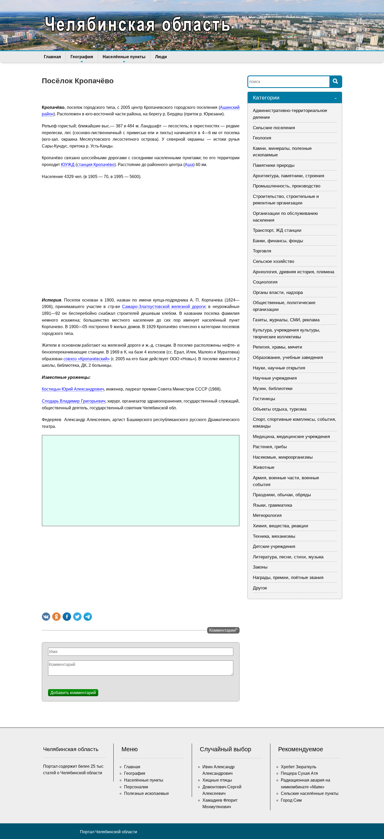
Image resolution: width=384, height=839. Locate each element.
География (82, 57)
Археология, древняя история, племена (293, 271)
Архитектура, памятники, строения (288, 175)
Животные (263, 467)
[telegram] (88, 616)
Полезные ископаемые (146, 793)
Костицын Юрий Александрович (73, 389)
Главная (52, 57)
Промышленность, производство (286, 186)
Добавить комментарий (73, 692)
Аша (189, 164)
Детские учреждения (274, 546)
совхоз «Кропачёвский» (86, 359)
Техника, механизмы (274, 536)
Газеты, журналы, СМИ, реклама (286, 319)
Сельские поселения (274, 127)
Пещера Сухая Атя (299, 773)
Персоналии (136, 787)
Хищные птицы (217, 780)
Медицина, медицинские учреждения (291, 436)
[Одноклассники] (56, 616)
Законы (260, 567)
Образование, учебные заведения (288, 357)
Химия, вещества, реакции (280, 525)
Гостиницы (264, 398)
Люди (161, 57)
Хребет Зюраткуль (298, 767)
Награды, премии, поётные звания (288, 577)
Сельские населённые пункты (310, 793)
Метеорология (267, 515)
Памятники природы (273, 165)
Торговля (262, 251)
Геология (262, 137)
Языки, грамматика (272, 505)
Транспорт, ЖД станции (277, 230)
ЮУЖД (67, 164)
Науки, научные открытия (279, 367)
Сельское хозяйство (273, 261)
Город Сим (291, 800)
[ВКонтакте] (46, 616)
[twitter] (77, 616)
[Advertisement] (141, 568)
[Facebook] (67, 616)
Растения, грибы (270, 446)
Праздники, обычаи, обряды (282, 494)
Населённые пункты (124, 57)
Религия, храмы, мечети (277, 347)
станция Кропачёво (95, 164)
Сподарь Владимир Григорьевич (73, 401)
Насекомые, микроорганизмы (283, 457)
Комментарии (223, 630)
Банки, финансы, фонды (278, 240)
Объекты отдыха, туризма (279, 409)
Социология (265, 282)
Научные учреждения (275, 378)
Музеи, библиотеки (273, 388)
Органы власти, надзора (278, 292)
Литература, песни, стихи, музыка (288, 556)
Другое (260, 588)
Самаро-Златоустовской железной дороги (163, 306)
